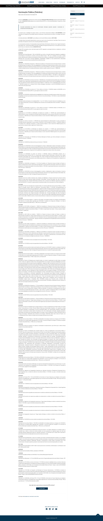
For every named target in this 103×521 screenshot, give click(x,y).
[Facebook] (46, 509)
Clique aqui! (42, 488)
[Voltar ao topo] (98, 515)
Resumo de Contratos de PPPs (31, 496)
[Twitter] (53, 509)
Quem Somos (41, 2)
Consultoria (49, 2)
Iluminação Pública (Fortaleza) (76, 37)
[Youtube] (56, 509)
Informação (62, 2)
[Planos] (81, 2)
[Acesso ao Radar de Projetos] (84, 2)
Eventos (56, 2)
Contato (77, 2)
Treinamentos (70, 2)
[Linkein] (50, 509)
